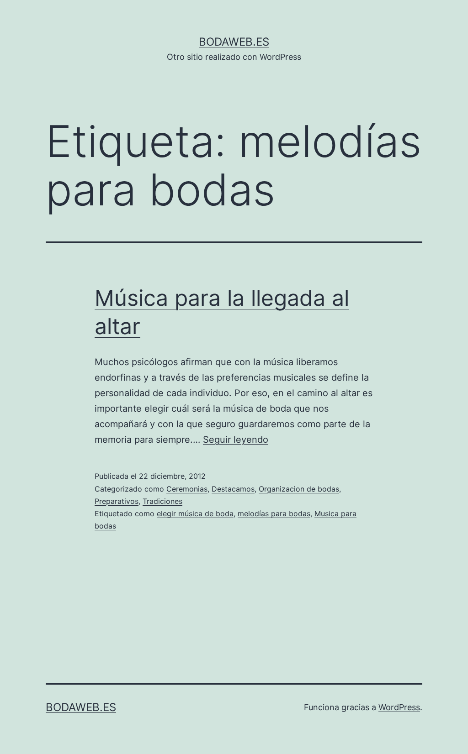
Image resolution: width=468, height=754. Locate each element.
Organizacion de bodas (299, 488)
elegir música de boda (195, 513)
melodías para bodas (274, 513)
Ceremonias (186, 488)
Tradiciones (162, 501)
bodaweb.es (234, 41)
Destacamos (233, 488)
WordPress (399, 707)
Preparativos (116, 501)
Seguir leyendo (235, 439)
